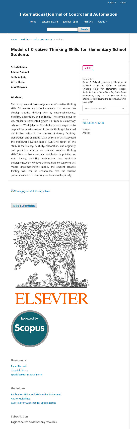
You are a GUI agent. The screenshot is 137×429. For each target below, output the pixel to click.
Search (84, 29)
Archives (88, 21)
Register (112, 2)
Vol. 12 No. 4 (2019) (43, 39)
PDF (87, 67)
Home (33, 21)
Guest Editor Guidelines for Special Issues (33, 402)
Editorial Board (50, 21)
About (101, 21)
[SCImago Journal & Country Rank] (30, 191)
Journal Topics (70, 21)
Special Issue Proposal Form (26, 374)
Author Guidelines (20, 398)
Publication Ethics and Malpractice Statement (36, 394)
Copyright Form (19, 370)
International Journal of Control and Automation (68, 14)
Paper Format (18, 366)
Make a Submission (24, 205)
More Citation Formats (96, 108)
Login (123, 2)
